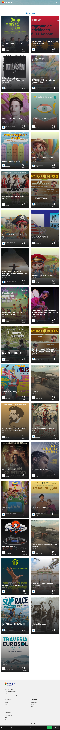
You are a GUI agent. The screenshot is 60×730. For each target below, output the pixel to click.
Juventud (32, 708)
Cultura (32, 706)
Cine (6, 706)
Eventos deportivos (8, 715)
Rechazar (56, 727)
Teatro (6, 704)
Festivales (6, 717)
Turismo (6, 702)
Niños (6, 708)
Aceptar (49, 727)
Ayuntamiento (34, 702)
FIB (5, 719)
